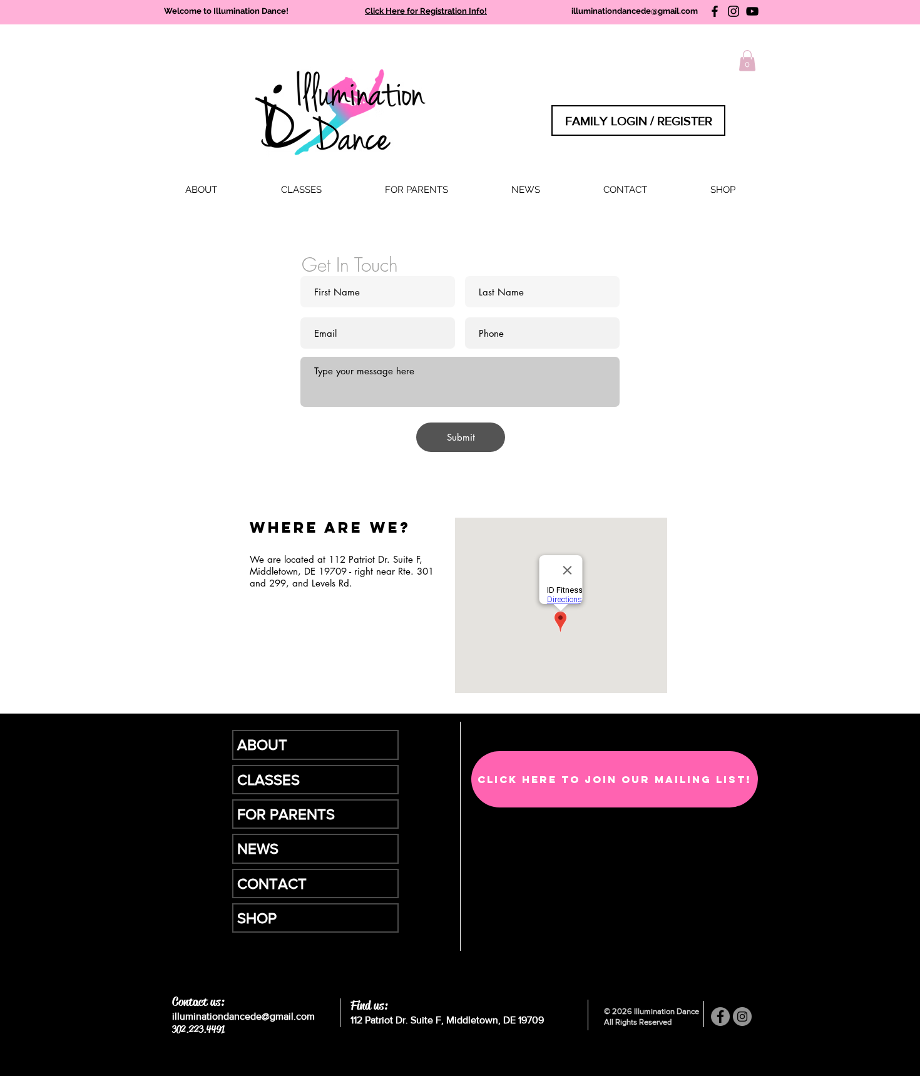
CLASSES (268, 779)
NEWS (258, 848)
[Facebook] (714, 11)
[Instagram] (733, 11)
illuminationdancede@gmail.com (634, 11)
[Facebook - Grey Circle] (720, 1016)
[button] (301, 190)
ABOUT (262, 744)
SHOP (257, 917)
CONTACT (272, 883)
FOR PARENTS (286, 814)
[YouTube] (752, 11)
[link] (747, 60)
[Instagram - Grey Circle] (742, 1016)
